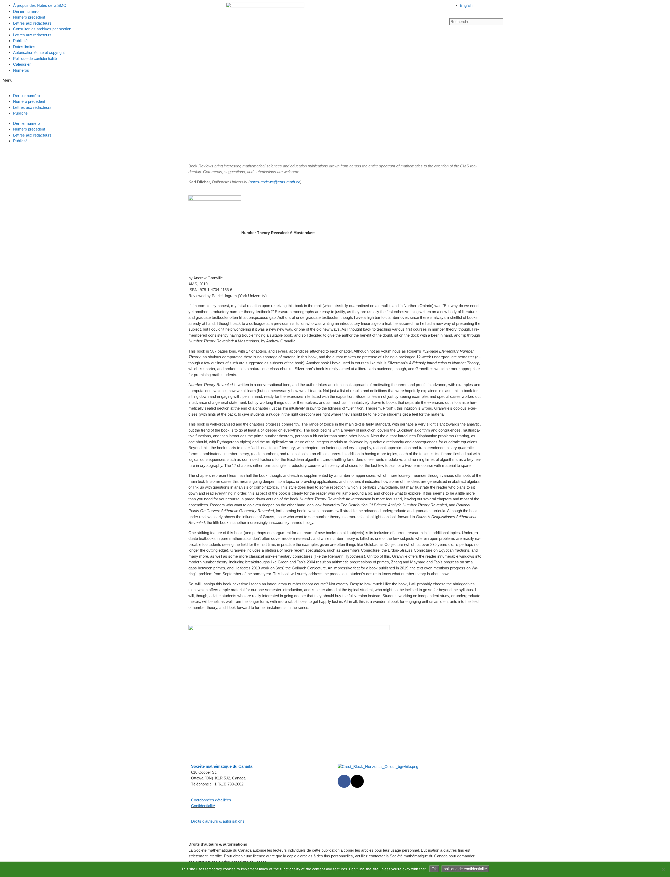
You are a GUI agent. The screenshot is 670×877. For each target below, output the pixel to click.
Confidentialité (203, 806)
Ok (434, 869)
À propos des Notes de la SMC (39, 5)
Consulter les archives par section (42, 29)
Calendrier (22, 64)
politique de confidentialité (465, 869)
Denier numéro (25, 11)
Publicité (20, 40)
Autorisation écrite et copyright (39, 52)
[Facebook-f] (344, 781)
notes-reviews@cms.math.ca (275, 182)
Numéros (21, 70)
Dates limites (24, 46)
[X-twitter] (357, 781)
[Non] (663, 869)
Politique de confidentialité (35, 58)
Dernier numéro (26, 95)
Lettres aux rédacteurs (32, 23)
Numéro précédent (29, 17)
